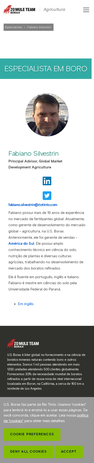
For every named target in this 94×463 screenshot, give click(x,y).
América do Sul (21, 243)
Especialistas (13, 27)
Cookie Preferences (32, 434)
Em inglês (26, 304)
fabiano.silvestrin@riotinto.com (32, 205)
